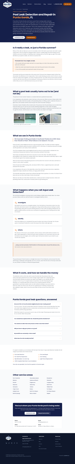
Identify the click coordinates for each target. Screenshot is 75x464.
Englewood (32, 382)
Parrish (14, 382)
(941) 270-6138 (58, 4)
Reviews (56, 441)
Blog (45, 4)
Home (24, 4)
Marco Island (33, 393)
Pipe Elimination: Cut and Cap (22, 359)
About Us (40, 439)
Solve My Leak (67, 4)
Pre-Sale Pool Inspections (21, 356)
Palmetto (49, 380)
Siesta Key (32, 384)
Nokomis (15, 384)
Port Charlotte (16, 378)
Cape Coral (16, 389)
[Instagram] (11, 443)
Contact (50, 4)
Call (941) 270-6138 (18, 37)
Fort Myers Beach (51, 391)
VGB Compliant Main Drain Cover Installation (25, 361)
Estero (31, 389)
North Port (49, 384)
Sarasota (15, 387)
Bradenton (49, 378)
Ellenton (15, 380)
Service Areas (37, 4)
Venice (31, 387)
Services (30, 4)
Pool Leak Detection (19, 354)
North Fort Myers (34, 391)
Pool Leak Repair (44, 354)
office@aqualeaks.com (43, 422)
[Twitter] (9, 443)
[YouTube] (17, 443)
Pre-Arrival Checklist (43, 448)
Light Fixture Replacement (46, 359)
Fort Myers (49, 389)
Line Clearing (43, 356)
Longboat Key (50, 382)
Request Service (31, 37)
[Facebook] (14, 443)
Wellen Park (49, 387)
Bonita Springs (16, 393)
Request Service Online (43, 413)
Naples (48, 393)
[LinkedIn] (6, 443)
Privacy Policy (57, 439)
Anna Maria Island (34, 378)
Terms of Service (58, 446)
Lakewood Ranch (34, 380)
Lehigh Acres (16, 391)
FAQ (39, 446)
